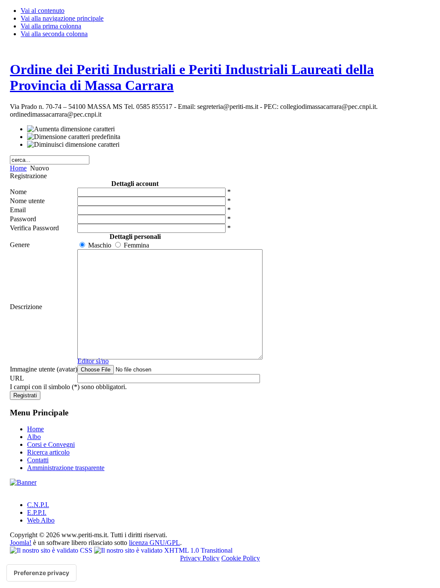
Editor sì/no (93, 361)
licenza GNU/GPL (154, 542)
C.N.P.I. (38, 504)
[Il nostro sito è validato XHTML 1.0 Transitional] (163, 550)
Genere (20, 244)
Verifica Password (34, 228)
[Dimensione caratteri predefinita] (73, 137)
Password (23, 219)
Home (18, 168)
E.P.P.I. (36, 512)
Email (18, 210)
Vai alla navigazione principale (62, 18)
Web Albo (41, 520)
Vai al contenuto (42, 10)
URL (17, 378)
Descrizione (26, 306)
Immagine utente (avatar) (43, 369)
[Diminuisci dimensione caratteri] (73, 145)
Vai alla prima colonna (51, 26)
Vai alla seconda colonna (54, 33)
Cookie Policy (240, 558)
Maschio (99, 245)
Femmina (136, 245)
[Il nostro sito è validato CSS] (52, 550)
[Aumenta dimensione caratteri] (71, 129)
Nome (18, 191)
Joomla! (20, 542)
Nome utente (27, 200)
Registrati (25, 395)
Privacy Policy (200, 558)
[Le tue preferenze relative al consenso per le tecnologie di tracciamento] (41, 573)
